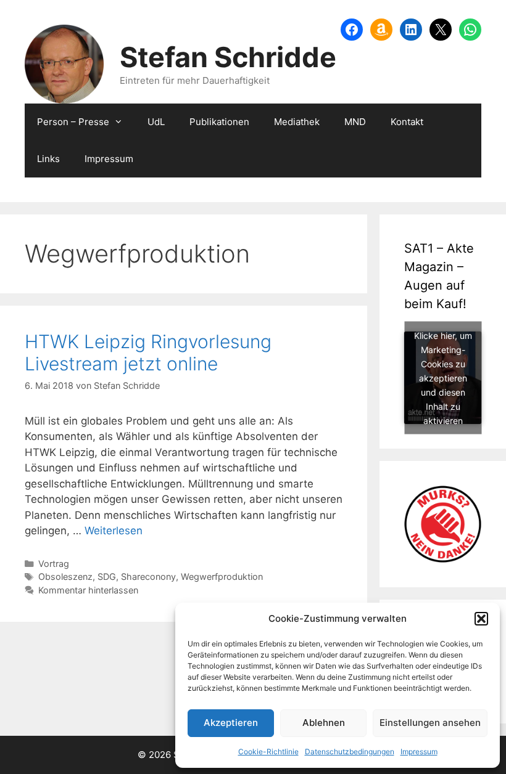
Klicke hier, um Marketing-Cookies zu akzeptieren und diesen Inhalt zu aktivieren (443, 378)
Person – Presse (73, 122)
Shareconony (148, 576)
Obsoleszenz (65, 576)
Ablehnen (323, 722)
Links (48, 159)
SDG (106, 576)
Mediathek (297, 122)
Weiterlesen (114, 530)
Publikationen (219, 122)
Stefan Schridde (228, 57)
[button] (481, 619)
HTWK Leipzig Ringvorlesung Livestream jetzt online (148, 352)
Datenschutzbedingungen (349, 751)
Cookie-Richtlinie (268, 751)
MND (355, 122)
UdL (156, 122)
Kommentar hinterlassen (88, 590)
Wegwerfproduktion (222, 576)
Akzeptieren (231, 722)
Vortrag (53, 563)
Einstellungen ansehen (430, 722)
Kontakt (407, 122)
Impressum (419, 751)
